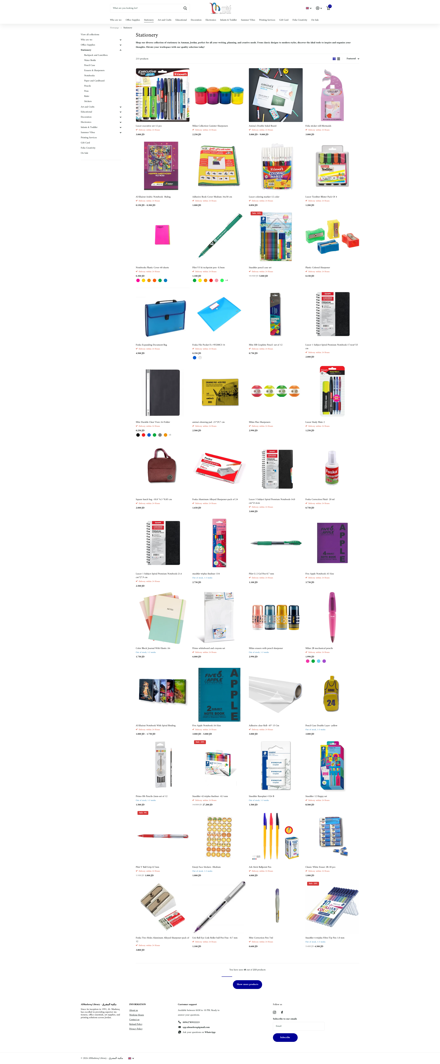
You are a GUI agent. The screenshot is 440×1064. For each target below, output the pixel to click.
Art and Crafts (164, 20)
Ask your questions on (199, 1032)
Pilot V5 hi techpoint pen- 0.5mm (208, 267)
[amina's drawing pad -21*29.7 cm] (219, 391)
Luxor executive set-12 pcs (149, 126)
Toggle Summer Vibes (120, 132)
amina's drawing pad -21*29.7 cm (208, 422)
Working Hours (136, 1015)
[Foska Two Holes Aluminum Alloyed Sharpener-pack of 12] (163, 907)
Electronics (211, 20)
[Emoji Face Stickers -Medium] (219, 836)
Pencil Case (89, 65)
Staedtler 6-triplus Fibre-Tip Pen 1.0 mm (324, 938)
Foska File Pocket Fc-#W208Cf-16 (208, 345)
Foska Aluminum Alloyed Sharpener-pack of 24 (215, 499)
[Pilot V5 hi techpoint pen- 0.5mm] (219, 237)
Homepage (114, 28)
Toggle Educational (120, 112)
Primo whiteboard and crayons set (208, 648)
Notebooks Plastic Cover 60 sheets (152, 267)
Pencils (87, 86)
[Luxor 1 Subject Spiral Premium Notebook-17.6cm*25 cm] (332, 314)
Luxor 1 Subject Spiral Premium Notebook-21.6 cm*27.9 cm (159, 575)
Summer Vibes (248, 20)
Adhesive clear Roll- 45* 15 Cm (264, 725)
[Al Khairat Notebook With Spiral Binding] (163, 695)
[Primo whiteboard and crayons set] (219, 617)
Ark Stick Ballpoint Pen (260, 867)
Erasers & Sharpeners (94, 70)
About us (133, 1010)
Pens (86, 91)
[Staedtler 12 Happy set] (332, 765)
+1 (170, 435)
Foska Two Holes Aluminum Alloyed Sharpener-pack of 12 (162, 939)
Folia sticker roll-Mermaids (318, 126)
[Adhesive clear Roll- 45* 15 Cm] (276, 695)
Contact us (134, 1019)
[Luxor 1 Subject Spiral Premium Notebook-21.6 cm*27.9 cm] (163, 543)
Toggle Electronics (120, 122)
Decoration (196, 20)
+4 (226, 280)
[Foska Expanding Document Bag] (163, 314)
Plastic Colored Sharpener (317, 267)
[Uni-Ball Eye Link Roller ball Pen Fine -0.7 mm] (219, 907)
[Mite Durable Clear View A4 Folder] (163, 391)
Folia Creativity (300, 20)
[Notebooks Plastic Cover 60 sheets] (163, 237)
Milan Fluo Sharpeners (259, 422)
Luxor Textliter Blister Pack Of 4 (321, 197)
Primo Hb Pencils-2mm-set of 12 (151, 796)
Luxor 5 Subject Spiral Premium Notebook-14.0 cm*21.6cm (272, 501)
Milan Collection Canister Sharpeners (210, 126)
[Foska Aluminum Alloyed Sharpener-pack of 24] (219, 468)
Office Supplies (133, 20)
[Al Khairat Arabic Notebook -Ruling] (163, 166)
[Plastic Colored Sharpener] (332, 237)
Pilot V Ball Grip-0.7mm (147, 867)
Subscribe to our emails (285, 1019)
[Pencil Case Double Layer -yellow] (332, 695)
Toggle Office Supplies (120, 45)
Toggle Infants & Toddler (120, 127)
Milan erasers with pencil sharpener (266, 648)
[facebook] (282, 1012)
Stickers (88, 101)
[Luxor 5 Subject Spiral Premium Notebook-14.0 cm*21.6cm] (276, 468)
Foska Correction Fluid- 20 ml (319, 499)
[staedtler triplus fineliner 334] (219, 543)
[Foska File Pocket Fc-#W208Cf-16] (219, 314)
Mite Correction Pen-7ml (261, 938)
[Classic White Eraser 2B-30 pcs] (332, 836)
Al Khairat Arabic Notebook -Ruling (153, 197)
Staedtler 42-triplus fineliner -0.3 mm (210, 796)
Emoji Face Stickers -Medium (206, 867)
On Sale (315, 20)
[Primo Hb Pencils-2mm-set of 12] (163, 765)
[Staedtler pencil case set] (276, 237)
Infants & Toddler (228, 20)
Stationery (149, 20)
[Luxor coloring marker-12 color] (276, 166)
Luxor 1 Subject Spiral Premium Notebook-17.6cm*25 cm (331, 346)
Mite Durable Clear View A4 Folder (153, 422)
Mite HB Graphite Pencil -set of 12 (265, 345)
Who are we (116, 20)
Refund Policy (135, 1024)
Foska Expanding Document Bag (151, 345)
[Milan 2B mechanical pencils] (332, 617)
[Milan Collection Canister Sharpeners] (219, 95)
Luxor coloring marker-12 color (264, 197)
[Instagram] (274, 1012)
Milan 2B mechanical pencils (319, 648)
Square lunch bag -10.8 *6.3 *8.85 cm (154, 499)
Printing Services (267, 20)
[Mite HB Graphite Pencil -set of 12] (276, 314)
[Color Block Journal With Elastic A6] (163, 617)
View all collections (90, 34)
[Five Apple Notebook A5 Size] (332, 543)
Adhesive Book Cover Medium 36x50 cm (212, 197)
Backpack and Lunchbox (96, 55)
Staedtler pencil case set (260, 267)
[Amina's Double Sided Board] (276, 95)
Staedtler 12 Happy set (316, 796)
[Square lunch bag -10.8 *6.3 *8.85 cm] (163, 468)
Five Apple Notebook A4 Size (206, 725)
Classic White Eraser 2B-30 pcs (320, 867)
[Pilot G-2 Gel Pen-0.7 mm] (276, 543)
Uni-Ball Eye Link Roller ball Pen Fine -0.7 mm (215, 938)
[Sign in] (319, 8)
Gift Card (283, 20)
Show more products (247, 984)
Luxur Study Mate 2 (315, 422)
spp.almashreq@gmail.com (196, 1027)
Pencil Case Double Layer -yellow (321, 725)
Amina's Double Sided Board (262, 126)
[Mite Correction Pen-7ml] (276, 907)
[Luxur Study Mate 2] (332, 391)
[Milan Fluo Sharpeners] (276, 391)
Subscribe (285, 1037)
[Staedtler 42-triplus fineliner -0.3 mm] (219, 765)
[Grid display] (334, 59)
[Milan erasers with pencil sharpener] (276, 617)
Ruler (86, 96)
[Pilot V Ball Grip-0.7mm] (163, 836)
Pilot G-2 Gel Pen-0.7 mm (261, 574)
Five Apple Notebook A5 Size (319, 574)
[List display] (338, 59)
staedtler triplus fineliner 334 (206, 574)
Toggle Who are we (120, 39)
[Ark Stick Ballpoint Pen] (276, 836)
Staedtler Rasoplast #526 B (261, 796)
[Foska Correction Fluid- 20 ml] (332, 468)
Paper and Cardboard (94, 81)
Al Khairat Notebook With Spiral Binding (155, 725)
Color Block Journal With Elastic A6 (153, 648)
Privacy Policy (135, 1029)
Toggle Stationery (120, 50)
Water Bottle (90, 60)
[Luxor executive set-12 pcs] (163, 95)
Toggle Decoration (120, 117)
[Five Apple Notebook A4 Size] (219, 695)
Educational (181, 20)
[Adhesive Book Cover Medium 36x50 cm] (219, 166)
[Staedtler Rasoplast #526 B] (276, 765)
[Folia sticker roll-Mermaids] (332, 95)
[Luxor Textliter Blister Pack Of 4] (332, 166)
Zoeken (185, 8)
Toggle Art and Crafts (120, 107)
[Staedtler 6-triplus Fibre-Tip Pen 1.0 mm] (332, 907)
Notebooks (89, 75)
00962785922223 (191, 1022)
